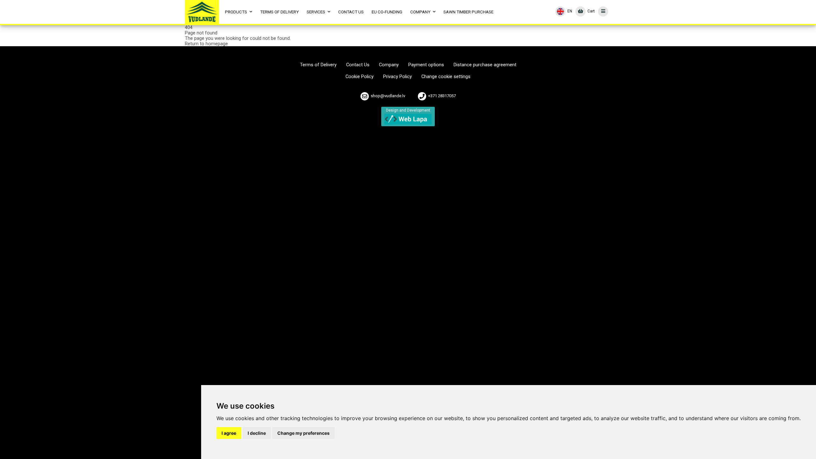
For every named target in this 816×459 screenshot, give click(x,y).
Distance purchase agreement (485, 65)
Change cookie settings (445, 76)
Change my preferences (303, 433)
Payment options (426, 65)
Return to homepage (206, 44)
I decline (257, 433)
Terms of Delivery (318, 65)
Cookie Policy (360, 76)
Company (389, 65)
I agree (229, 433)
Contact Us (357, 65)
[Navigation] (603, 11)
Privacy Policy (397, 76)
